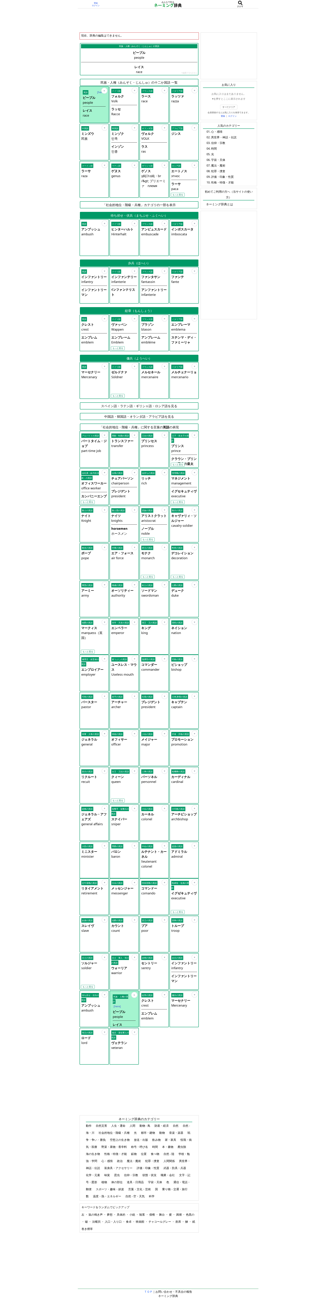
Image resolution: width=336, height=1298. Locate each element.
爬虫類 (182, 1147)
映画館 (140, 1222)
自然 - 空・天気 (135, 1196)
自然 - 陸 (169, 1154)
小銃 (132, 1215)
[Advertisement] (168, 20)
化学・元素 (93, 1175)
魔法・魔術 (134, 1161)
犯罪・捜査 (152, 1161)
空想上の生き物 (120, 1140)
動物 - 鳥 (145, 1126)
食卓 (129, 1222)
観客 (142, 1215)
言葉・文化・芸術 (140, 1189)
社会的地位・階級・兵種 (114, 1133)
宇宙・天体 (155, 1182)
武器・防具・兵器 (175, 1168)
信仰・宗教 (131, 1175)
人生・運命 (118, 1126)
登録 (96, 3)
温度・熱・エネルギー (107, 1196)
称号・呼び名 (140, 1147)
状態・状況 (149, 1175)
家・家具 (171, 1140)
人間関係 (169, 1161)
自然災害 (102, 1126)
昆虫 (117, 1175)
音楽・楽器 (176, 1133)
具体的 (121, 1215)
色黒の (190, 1215)
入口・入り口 (113, 1222)
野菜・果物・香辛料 (114, 1147)
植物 (104, 1182)
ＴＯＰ (148, 1292)
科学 (152, 1196)
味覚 (107, 1175)
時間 (155, 1147)
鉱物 (134, 1154)
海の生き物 (93, 1154)
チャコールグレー (160, 1222)
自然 (176, 1126)
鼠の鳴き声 (96, 1215)
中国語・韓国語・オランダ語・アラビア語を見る (139, 416)
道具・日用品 (135, 1182)
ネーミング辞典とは (219, 204)
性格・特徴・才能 (116, 1154)
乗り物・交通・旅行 (175, 1189)
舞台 (162, 1215)
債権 (152, 1215)
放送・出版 (141, 1140)
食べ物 (155, 1154)
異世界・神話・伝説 (224, 137)
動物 (162, 1133)
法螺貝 (96, 1222)
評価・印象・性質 (148, 1168)
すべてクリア (228, 106)
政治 (120, 1161)
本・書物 (168, 1147)
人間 (133, 1126)
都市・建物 (148, 1133)
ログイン (96, 5)
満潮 (179, 1215)
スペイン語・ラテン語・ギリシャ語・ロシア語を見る (139, 406)
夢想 (110, 1215)
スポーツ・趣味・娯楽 (110, 1189)
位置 (144, 1154)
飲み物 (156, 1140)
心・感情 (107, 1161)
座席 (178, 1222)
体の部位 (117, 1182)
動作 (89, 1126)
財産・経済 (162, 1126)
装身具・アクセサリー (118, 1168)
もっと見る (177, 194)
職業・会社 (168, 1175)
